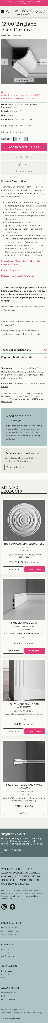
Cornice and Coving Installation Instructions (22, 334)
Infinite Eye (15, 1018)
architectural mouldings (25, 368)
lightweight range (24, 4)
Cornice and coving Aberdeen (22, 371)
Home (23, 11)
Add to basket (24, 147)
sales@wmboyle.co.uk (16, 432)
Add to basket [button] (34, 569)
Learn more (13, 569)
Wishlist (36, 11)
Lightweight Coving (21, 383)
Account (40, 11)
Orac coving (29, 374)
